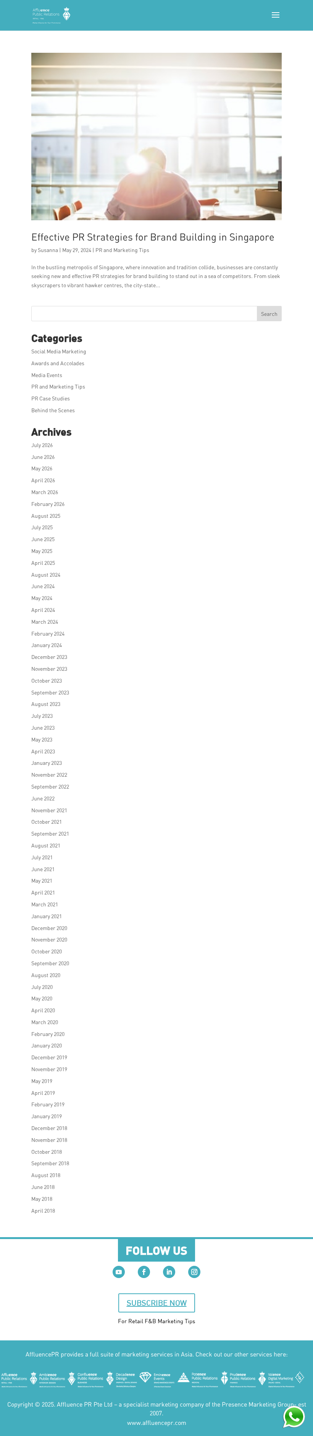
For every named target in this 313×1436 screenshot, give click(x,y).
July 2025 (42, 527)
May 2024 (41, 598)
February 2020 (48, 1034)
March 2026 (44, 492)
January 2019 (46, 1116)
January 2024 (46, 645)
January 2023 (46, 762)
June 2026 (43, 457)
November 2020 (49, 939)
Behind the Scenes (53, 410)
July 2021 (42, 857)
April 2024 (43, 610)
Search (269, 314)
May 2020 (41, 998)
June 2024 (43, 586)
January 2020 (46, 1045)
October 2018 (46, 1151)
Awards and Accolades (57, 363)
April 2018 (43, 1210)
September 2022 (50, 786)
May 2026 (41, 468)
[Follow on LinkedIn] (169, 1272)
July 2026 (42, 445)
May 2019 (41, 1081)
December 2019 (49, 1057)
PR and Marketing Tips (122, 250)
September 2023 (50, 692)
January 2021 (46, 916)
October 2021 (46, 821)
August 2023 (45, 704)
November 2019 (49, 1069)
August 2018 (45, 1175)
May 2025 (41, 551)
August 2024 (45, 574)
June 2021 (43, 869)
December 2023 (49, 657)
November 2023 (49, 668)
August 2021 (45, 845)
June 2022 (43, 798)
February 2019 (48, 1104)
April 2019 (43, 1093)
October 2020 (46, 951)
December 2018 (49, 1128)
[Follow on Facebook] (144, 1272)
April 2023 (43, 751)
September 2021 (50, 833)
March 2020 (44, 1022)
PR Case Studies (50, 398)
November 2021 (49, 810)
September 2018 (50, 1163)
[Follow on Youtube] (119, 1272)
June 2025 (43, 539)
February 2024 (48, 633)
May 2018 (41, 1198)
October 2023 (46, 680)
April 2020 (43, 1010)
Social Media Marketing (58, 351)
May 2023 (41, 739)
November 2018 (49, 1140)
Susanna (48, 250)
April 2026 (43, 480)
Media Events (46, 375)
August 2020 (45, 975)
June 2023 (43, 727)
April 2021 (43, 892)
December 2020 (49, 928)
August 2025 (45, 515)
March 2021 (44, 904)
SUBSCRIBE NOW (157, 1303)
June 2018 (43, 1187)
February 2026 (48, 504)
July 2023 (42, 715)
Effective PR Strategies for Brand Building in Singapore (152, 237)
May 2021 (41, 880)
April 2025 (43, 562)
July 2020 (42, 987)
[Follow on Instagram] (194, 1272)
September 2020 (50, 963)
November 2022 (49, 774)
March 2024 (44, 621)
